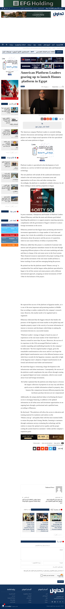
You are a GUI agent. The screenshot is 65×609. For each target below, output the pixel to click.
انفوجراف (29, 596)
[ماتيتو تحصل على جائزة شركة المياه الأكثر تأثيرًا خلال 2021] (14, 198)
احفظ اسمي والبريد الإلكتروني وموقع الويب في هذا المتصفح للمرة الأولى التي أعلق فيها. (43, 570)
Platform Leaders (36, 443)
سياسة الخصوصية (28, 8)
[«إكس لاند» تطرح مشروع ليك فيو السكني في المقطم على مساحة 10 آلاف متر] (14, 175)
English (22, 86)
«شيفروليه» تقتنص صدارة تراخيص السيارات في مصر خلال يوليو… (10, 133)
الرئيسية (58, 45)
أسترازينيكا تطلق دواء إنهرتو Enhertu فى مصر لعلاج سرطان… (10, 165)
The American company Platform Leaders (55, 445)
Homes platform (57, 443)
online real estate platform (47, 443)
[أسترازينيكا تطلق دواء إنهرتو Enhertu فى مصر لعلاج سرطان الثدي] (14, 163)
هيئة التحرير (12, 602)
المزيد (22, 8)
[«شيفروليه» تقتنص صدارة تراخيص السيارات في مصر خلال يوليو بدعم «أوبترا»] (14, 131)
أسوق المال (47, 45)
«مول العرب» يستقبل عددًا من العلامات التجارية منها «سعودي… (10, 188)
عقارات (40, 45)
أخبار (53, 45)
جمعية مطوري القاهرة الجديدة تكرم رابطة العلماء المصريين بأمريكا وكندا (31, 500)
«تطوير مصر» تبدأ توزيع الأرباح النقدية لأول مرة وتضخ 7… (6, 110)
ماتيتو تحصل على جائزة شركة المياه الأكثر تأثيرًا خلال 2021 (6, 199)
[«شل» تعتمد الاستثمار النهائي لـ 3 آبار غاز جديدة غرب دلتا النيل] (14, 143)
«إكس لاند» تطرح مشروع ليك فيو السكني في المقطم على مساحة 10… (10, 176)
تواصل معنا (12, 600)
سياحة (11, 45)
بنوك (34, 45)
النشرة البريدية (41, 8)
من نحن (35, 8)
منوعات (29, 602)
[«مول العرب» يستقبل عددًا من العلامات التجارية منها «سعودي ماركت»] (14, 187)
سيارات (29, 45)
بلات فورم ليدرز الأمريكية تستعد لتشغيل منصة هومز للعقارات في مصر (54, 501)
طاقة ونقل (28, 598)
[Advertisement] (32, 29)
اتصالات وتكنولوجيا (20, 45)
